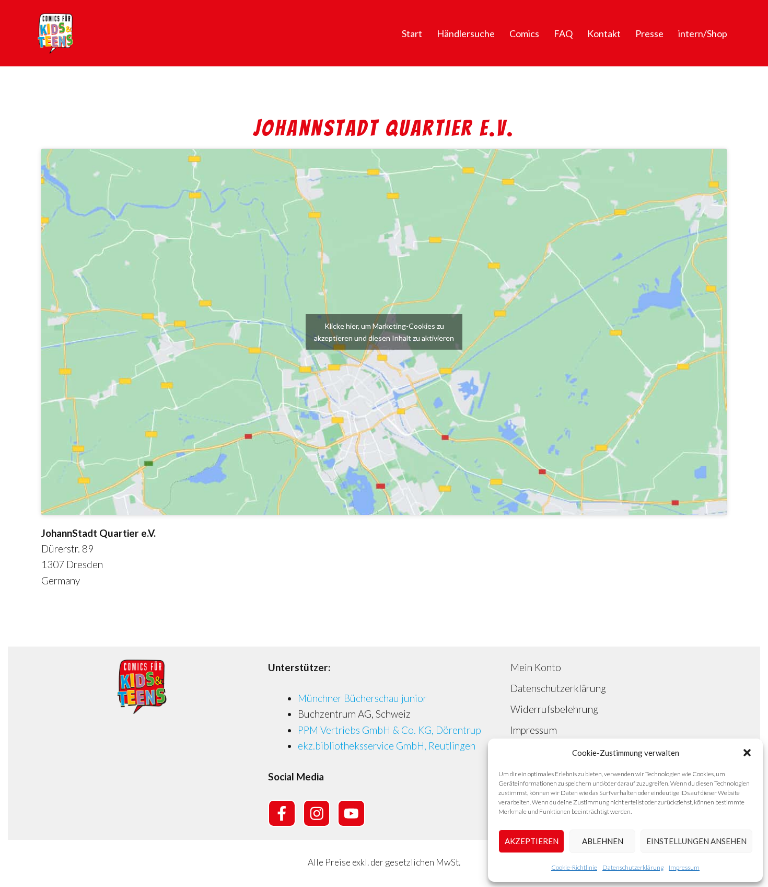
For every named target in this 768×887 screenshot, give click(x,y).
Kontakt (604, 33)
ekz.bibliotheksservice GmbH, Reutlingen (386, 746)
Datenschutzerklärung (633, 867)
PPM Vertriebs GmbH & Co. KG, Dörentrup (389, 730)
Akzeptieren (531, 841)
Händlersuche (466, 33)
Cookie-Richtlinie (574, 867)
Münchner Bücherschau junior (362, 698)
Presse (649, 33)
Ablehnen (602, 841)
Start (412, 33)
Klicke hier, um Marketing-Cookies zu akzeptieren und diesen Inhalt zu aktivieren (384, 331)
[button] (747, 752)
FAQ (563, 33)
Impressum (684, 867)
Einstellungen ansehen (696, 841)
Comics (524, 33)
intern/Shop (702, 33)
